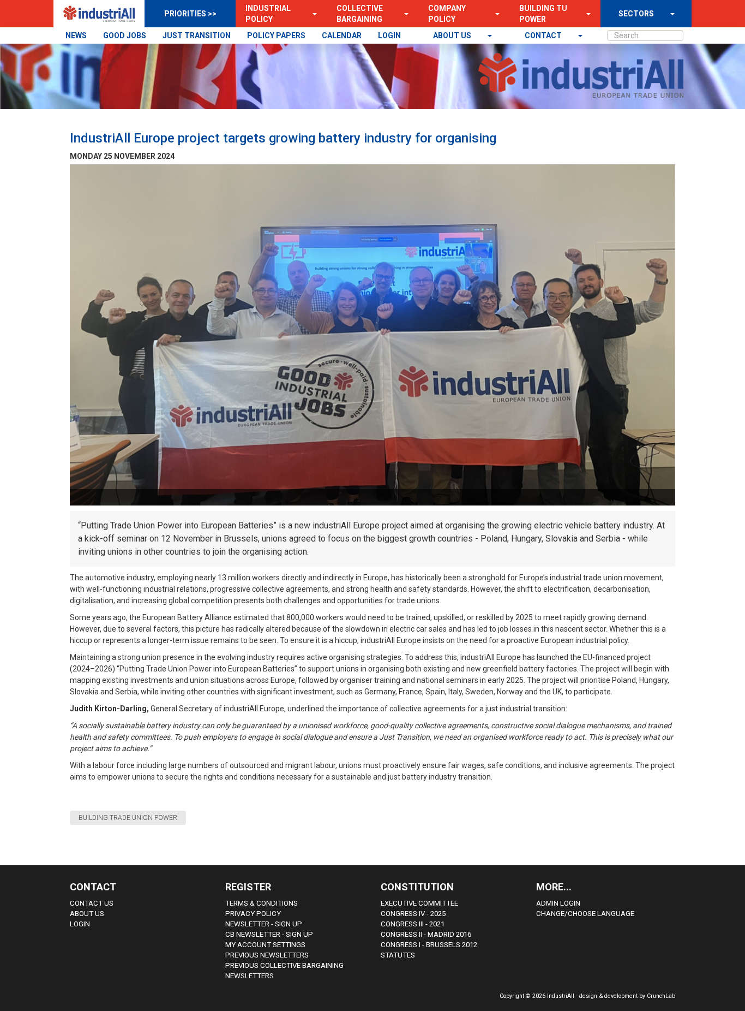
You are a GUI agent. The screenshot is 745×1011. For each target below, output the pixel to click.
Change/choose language (585, 913)
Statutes (398, 955)
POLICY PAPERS (276, 35)
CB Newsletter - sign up (269, 934)
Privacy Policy (253, 913)
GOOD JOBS (124, 35)
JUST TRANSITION (197, 35)
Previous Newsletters (267, 955)
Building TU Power (543, 13)
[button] (311, 13)
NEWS (76, 35)
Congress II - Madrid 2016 (426, 934)
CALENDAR (342, 35)
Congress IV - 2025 (413, 913)
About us (453, 35)
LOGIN (389, 35)
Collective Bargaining (360, 13)
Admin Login (558, 903)
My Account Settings (265, 945)
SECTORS (636, 13)
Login (80, 924)
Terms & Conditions (261, 903)
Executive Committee (419, 903)
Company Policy (447, 13)
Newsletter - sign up (263, 924)
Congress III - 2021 (412, 924)
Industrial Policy (268, 13)
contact (544, 35)
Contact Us (91, 903)
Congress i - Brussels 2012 (429, 945)
